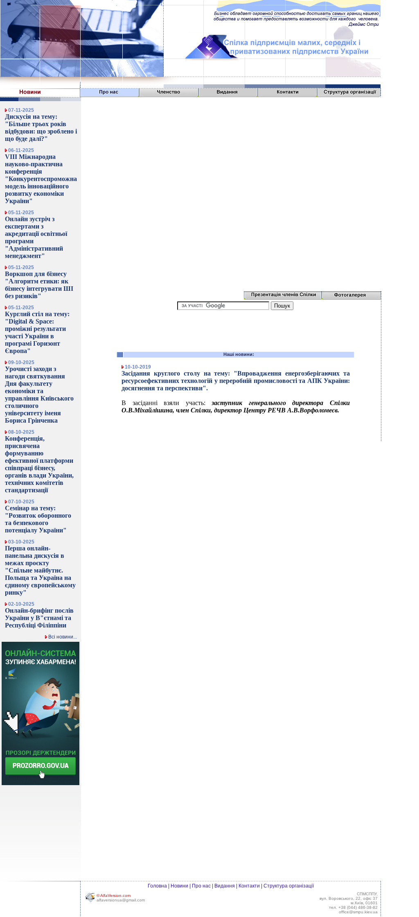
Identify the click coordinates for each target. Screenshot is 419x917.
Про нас (201, 886)
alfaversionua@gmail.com (121, 900)
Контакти (249, 886)
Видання (224, 886)
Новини (179, 886)
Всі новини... (62, 637)
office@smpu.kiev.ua (358, 912)
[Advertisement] (235, 329)
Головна (157, 886)
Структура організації (289, 886)
